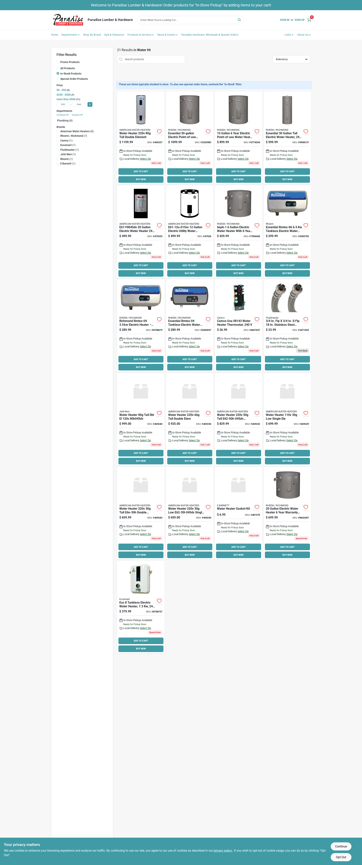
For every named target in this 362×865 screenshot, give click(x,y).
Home (54, 34)
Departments (69, 34)
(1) (66, 140)
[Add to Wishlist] (159, 131)
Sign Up (300, 19)
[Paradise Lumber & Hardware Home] (68, 20)
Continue (341, 846)
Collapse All (63, 115)
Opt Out (341, 857)
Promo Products (70, 62)
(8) (77, 131)
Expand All (77, 115)
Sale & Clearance (114, 34)
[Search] (239, 20)
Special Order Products (74, 79)
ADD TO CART (141, 171)
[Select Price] (89, 104)
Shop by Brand (92, 34)
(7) (73, 135)
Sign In (284, 19)
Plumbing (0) (65, 120)
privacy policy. (223, 850)
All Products (67, 68)
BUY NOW (141, 179)
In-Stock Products (70, 74)
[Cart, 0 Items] (309, 20)
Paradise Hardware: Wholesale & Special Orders (209, 34)
